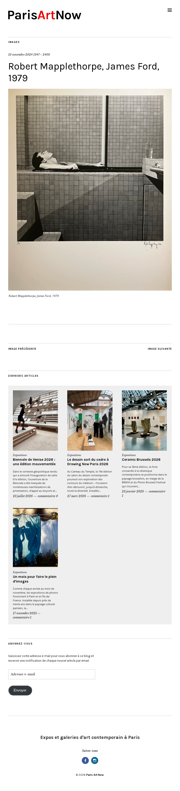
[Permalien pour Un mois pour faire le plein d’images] (35, 538)
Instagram (94, 763)
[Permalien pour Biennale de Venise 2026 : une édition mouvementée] (35, 420)
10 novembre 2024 (20, 54)
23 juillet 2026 (23, 496)
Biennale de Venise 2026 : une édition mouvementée (34, 461)
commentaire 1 (100, 496)
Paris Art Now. (95, 774)
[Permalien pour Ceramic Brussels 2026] (144, 420)
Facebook (85, 763)
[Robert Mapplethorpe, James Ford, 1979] (90, 289)
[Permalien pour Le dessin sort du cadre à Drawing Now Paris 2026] (89, 420)
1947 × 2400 (41, 54)
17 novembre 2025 (25, 613)
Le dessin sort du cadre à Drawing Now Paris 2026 (88, 461)
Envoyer (20, 690)
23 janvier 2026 (133, 491)
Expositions (20, 455)
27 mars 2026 (76, 496)
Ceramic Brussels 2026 (141, 459)
